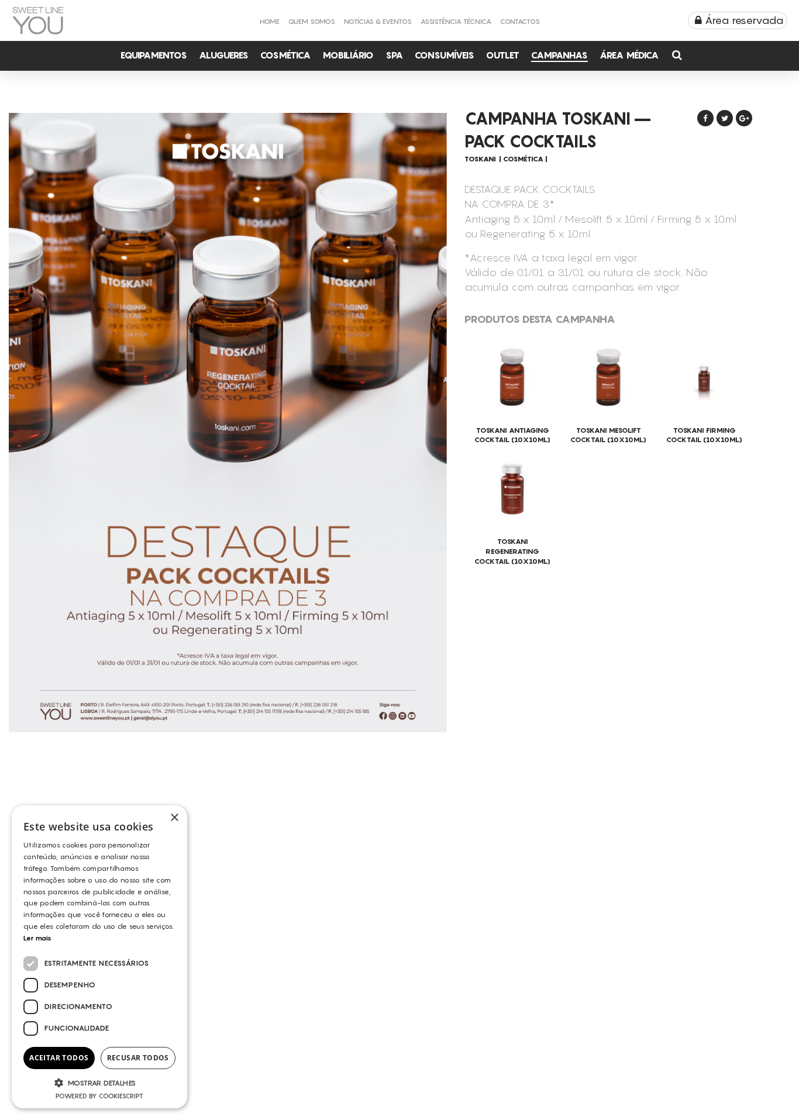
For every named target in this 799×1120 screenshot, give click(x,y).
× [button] (174, 818)
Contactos (520, 21)
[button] (99, 1082)
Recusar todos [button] (138, 1058)
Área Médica (629, 55)
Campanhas (559, 55)
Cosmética (285, 55)
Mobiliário (348, 55)
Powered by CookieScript (99, 1096)
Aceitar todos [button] (58, 1058)
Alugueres (224, 55)
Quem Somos (311, 21)
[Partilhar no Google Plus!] (744, 118)
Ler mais (37, 937)
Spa (394, 55)
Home (270, 21)
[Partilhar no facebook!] (705, 118)
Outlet (502, 55)
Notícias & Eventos (378, 21)
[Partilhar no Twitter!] (725, 118)
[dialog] (99, 956)
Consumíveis (444, 55)
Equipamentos (153, 55)
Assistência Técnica (456, 21)
